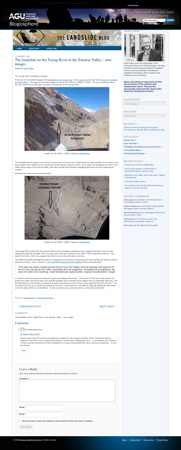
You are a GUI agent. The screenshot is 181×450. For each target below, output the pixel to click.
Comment (24, 378)
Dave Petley (29, 68)
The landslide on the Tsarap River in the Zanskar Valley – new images (63, 61)
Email (22, 414)
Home (19, 49)
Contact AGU (135, 440)
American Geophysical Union (30, 440)
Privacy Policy (162, 440)
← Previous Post (29, 306)
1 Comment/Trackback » (45, 298)
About (124, 440)
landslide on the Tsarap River (60, 80)
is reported (56, 260)
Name (22, 407)
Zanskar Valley (84, 80)
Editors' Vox (130, 140)
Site (158, 24)
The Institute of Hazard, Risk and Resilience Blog (144, 130)
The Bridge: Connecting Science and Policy (143, 147)
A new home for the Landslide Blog (139, 165)
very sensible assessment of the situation (65, 262)
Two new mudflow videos (135, 181)
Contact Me (51, 49)
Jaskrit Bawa (84, 153)
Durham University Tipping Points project (141, 127)
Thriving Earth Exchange (135, 153)
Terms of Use (148, 440)
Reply (24, 350)
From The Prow (131, 144)
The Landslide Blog (133, 150)
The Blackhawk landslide (147, 225)
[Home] (23, 19)
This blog (148, 24)
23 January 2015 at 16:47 (30, 334)
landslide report (29, 298)
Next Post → (109, 306)
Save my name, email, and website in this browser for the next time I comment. (57, 421)
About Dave (34, 49)
